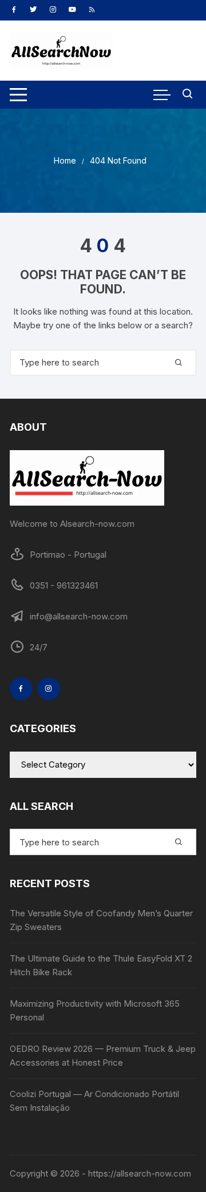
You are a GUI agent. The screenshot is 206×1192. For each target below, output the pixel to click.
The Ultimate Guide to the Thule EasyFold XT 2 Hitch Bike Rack (101, 965)
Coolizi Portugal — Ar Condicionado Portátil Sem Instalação (94, 1100)
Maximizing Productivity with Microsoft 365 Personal (95, 1010)
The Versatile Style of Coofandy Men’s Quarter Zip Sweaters (101, 920)
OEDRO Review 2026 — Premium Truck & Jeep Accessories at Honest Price (103, 1055)
